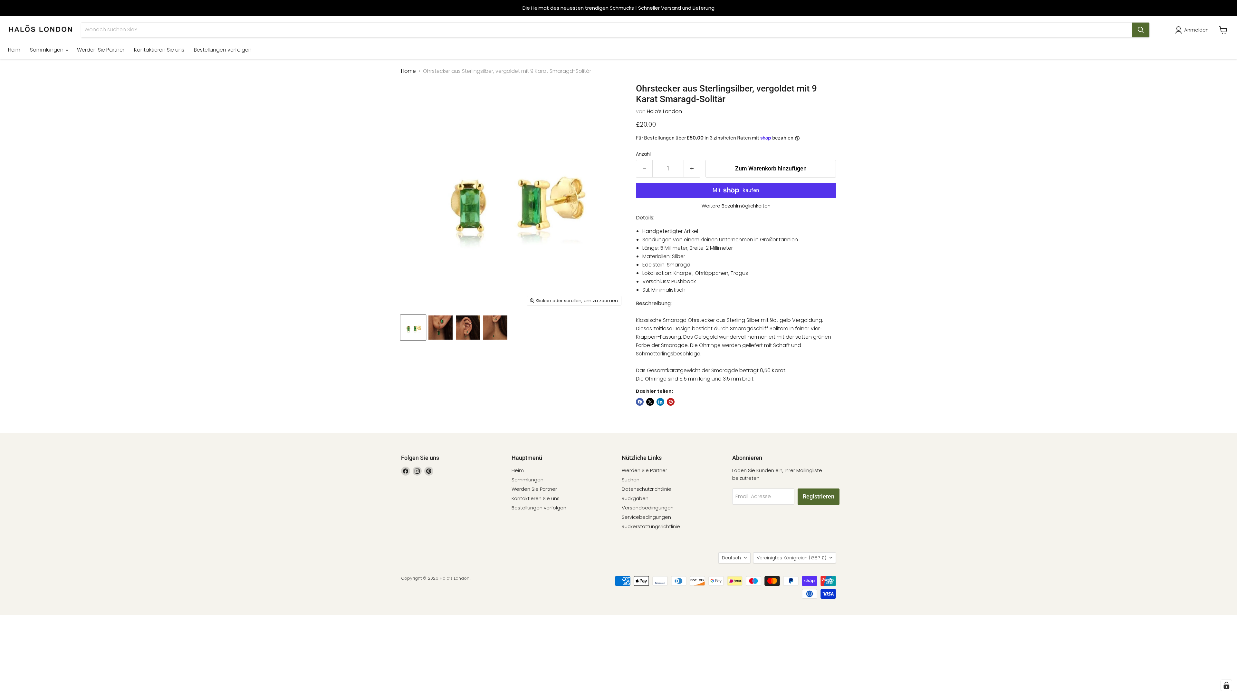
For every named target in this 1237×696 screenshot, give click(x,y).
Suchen (630, 479)
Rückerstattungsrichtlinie (651, 526)
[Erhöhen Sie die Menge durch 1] (692, 169)
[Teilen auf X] (650, 402)
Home (408, 71)
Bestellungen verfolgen (223, 49)
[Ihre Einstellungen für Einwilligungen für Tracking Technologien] (1226, 685)
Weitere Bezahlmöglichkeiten (736, 205)
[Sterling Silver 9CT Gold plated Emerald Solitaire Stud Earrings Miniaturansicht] (413, 327)
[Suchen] (1140, 30)
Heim (14, 49)
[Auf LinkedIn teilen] (660, 402)
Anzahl (643, 154)
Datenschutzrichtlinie (646, 489)
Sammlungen (47, 49)
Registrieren (818, 496)
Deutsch (731, 558)
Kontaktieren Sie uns (159, 49)
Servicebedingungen (646, 517)
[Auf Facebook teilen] (640, 402)
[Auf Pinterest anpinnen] (671, 402)
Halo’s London (664, 111)
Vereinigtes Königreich (791, 558)
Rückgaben (635, 498)
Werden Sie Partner (100, 49)
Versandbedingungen (648, 507)
